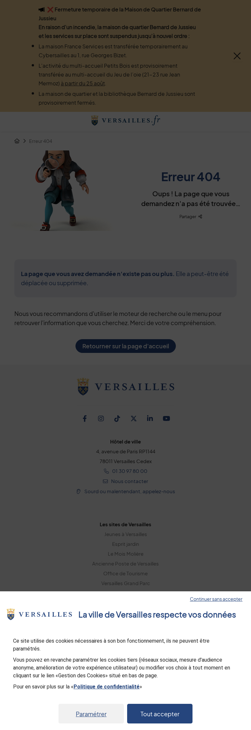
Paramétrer (91, 714)
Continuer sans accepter (216, 598)
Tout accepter (160, 714)
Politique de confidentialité (107, 687)
